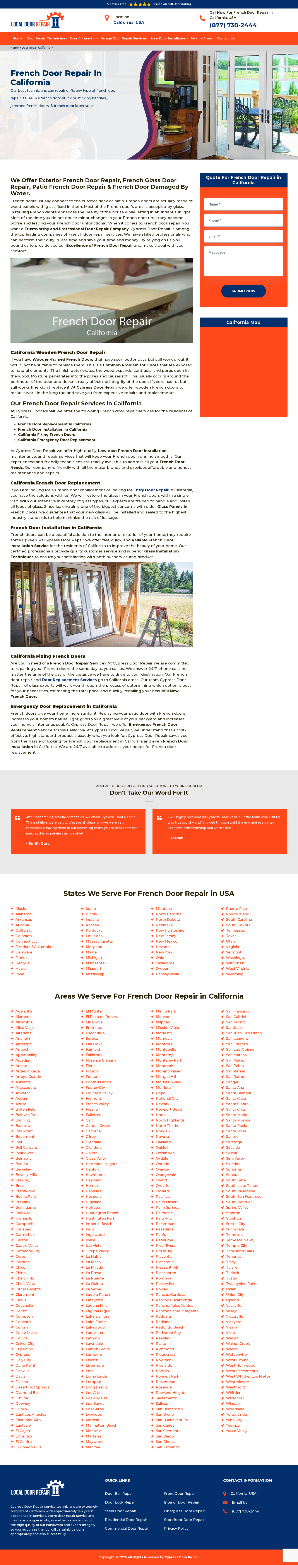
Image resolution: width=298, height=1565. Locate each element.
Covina (21, 1338)
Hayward (94, 1180)
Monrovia (164, 1039)
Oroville (162, 1186)
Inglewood (95, 1235)
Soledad (233, 1164)
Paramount (166, 1224)
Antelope (23, 1044)
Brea (19, 1186)
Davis (20, 1376)
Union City (235, 1295)
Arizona (22, 925)
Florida (21, 958)
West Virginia (237, 969)
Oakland (163, 1142)
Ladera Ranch (98, 1295)
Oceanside (165, 1153)
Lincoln (92, 1360)
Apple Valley (26, 1055)
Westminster (237, 1382)
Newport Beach (169, 1109)
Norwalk (163, 1131)
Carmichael (25, 1235)
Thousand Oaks (240, 1251)
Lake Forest (96, 1322)
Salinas (162, 1404)
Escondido (95, 1033)
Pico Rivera (165, 1246)
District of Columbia (33, 947)
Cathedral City (27, 1251)
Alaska (21, 909)
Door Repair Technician (46, 38)
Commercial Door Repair (127, 1528)
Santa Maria (236, 1115)
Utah (230, 941)
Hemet (92, 1186)
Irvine (90, 1240)
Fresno (92, 1109)
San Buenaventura (172, 1420)
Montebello (166, 1049)
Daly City (23, 1360)
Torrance (233, 1256)
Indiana (92, 920)
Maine (91, 952)
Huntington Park (100, 1218)
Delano (21, 1382)
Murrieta (163, 1088)
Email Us (240, 1502)
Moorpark (164, 1066)
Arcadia (22, 1060)
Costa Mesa (26, 1333)
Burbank (23, 1202)
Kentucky (94, 930)
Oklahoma (165, 963)
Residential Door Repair (126, 1520)
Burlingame (25, 1207)
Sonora (232, 1175)
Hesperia (94, 1197)
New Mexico (167, 941)
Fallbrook (94, 1055)
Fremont (93, 1098)
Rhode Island (237, 914)
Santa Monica (238, 1120)
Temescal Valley (240, 1240)
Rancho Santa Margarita (177, 1311)
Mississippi (95, 974)
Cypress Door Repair (182, 1557)
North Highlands (170, 1120)
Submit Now (243, 291)
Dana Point (25, 1365)
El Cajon (22, 1431)
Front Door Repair (180, 1494)
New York (164, 952)
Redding (163, 1316)
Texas (231, 936)
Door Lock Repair (120, 1502)
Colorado (23, 936)
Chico (20, 1267)
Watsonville (236, 1355)
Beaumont (24, 1137)
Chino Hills (24, 1278)
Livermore (95, 1365)
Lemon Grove (98, 1349)
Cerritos (22, 1262)
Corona (22, 1327)
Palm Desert (167, 1202)
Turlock (232, 1273)
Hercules (93, 1191)
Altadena (23, 1033)
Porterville (165, 1284)
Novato (162, 1137)
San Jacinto (236, 1022)
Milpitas (163, 1022)
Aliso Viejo (24, 1028)
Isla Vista (94, 1246)
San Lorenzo (237, 1044)
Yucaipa (233, 1425)
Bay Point (24, 1131)
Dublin (21, 1409)
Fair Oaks (94, 1044)
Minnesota (95, 963)
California (23, 930)
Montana (164, 909)
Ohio (160, 958)
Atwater (22, 1093)
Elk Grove (94, 1022)
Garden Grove (98, 1126)
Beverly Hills (26, 1175)
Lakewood (95, 1327)
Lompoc (93, 1382)
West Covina (237, 1360)
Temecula (234, 1235)
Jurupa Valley (97, 1251)
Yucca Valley (236, 1431)
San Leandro (237, 1039)
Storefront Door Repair (184, 1520)
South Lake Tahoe (242, 1186)
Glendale (93, 1142)
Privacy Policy (176, 1528)
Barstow (23, 1126)
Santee (232, 1137)
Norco (161, 1115)
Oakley (162, 1147)
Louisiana (94, 936)
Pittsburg (164, 1251)
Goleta (92, 1153)
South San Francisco (244, 1197)
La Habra (94, 1256)
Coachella (24, 1305)
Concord (23, 1322)
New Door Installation (168, 38)
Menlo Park (166, 1011)
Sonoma (233, 1169)
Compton (24, 1316)
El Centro (23, 1436)
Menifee (93, 1447)
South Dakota (238, 925)
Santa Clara (236, 1098)
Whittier (233, 1393)
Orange (162, 1169)
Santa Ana (235, 1088)
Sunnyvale (235, 1229)
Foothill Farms (98, 1082)
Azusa (20, 1104)
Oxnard (162, 1191)
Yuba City (234, 1420)
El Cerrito (23, 1442)
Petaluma (164, 1240)
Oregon (162, 969)
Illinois (91, 914)
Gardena (93, 1131)
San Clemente (168, 1431)
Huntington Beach (102, 1213)
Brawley (22, 1180)
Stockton (234, 1218)
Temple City (236, 1246)
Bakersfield (25, 1109)
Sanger (232, 1082)
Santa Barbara (238, 1093)
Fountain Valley (99, 1093)
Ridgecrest (165, 1355)
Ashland (22, 1082)
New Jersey (166, 936)
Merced (162, 1017)
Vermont (233, 952)
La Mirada (94, 1267)
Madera (92, 1420)
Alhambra (24, 1022)
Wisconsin (235, 963)
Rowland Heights (171, 1393)
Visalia (231, 1327)
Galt (89, 1120)
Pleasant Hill (167, 1267)
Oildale (162, 1158)
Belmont (23, 1158)
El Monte (94, 1011)
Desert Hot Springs (32, 1387)
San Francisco (238, 1011)
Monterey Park (169, 1060)
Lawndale (94, 1344)
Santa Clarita (237, 1104)
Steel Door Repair (120, 1511)
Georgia (22, 963)
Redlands (164, 1322)
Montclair (164, 1044)
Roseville (164, 1387)
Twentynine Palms (242, 1284)
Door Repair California (36, 47)
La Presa (93, 1273)
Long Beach (96, 1387)
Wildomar (235, 1398)
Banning (22, 1120)
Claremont (24, 1295)
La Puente (95, 1278)
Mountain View (169, 1082)
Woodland (235, 1409)
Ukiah (231, 1289)
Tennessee (235, 930)
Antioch (22, 1049)
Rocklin (162, 1371)
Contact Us (226, 38)
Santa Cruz (235, 1109)
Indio (90, 1229)
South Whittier (239, 1202)
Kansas (92, 925)
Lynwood (94, 1414)
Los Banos (95, 1404)
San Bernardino (169, 1409)
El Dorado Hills (28, 1447)
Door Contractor (82, 38)
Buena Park (25, 1197)
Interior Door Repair (181, 1502)
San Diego (165, 1436)
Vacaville (233, 1305)
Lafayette (94, 1300)
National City (167, 1098)
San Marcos (236, 1055)
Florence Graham (101, 1060)
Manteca (93, 1431)
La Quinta (94, 1284)
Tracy (231, 1262)
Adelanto (23, 1011)
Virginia (232, 947)
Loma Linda (96, 1376)
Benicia (21, 1164)
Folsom (92, 1071)
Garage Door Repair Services (123, 38)
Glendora (94, 1147)
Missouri (93, 969)
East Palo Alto (28, 1420)
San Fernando (168, 1447)
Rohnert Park (167, 1376)
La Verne (93, 1289)
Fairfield (93, 1049)
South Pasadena (240, 1191)
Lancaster (94, 1333)
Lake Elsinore (98, 1316)
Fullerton (93, 1115)
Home (17, 38)
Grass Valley (96, 1158)
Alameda (23, 1017)
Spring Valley (237, 1207)
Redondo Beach (170, 1327)
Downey (22, 1404)
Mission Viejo (167, 1028)
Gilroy (91, 1137)
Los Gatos (95, 1409)
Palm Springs (167, 1207)
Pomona (163, 1278)
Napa (160, 1093)
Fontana (93, 1077)
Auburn (21, 1098)
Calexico (23, 1213)
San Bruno (165, 1414)
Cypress (22, 1355)
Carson (21, 1240)
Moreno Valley (168, 1071)
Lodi (90, 1371)
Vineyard (233, 1322)
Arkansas (23, 920)
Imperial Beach (99, 1224)
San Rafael (235, 1071)
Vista (230, 1333)
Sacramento (166, 1398)
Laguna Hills (96, 1305)
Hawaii (21, 969)
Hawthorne (96, 1175)
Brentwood (25, 1191)
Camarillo (24, 1218)
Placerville (165, 1262)
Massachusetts (99, 941)
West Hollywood (240, 1365)
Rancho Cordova (170, 1295)
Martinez (93, 1436)
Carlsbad (23, 1229)
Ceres (20, 1256)
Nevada (163, 947)
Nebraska (164, 925)
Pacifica (163, 1197)
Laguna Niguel (98, 1311)
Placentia (164, 1256)
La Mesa (93, 1262)
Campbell (24, 1224)
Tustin (231, 1278)
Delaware (23, 952)
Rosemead (165, 1382)
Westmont (235, 1387)
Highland (94, 1202)
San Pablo (235, 1066)
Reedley (163, 1338)
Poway (162, 1289)
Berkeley (23, 1169)
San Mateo (235, 1060)
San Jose (234, 1028)
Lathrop (93, 1338)
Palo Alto (164, 1218)
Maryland (94, 947)
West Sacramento (242, 1371)
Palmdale (164, 1213)
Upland (232, 1300)
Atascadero (25, 1088)
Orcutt (161, 1180)
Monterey (164, 1055)
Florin (91, 1066)
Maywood (95, 1442)
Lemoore (94, 1355)
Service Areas (201, 38)
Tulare (231, 1267)
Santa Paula (236, 1126)
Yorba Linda (236, 1414)
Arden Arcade (27, 1071)
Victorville (234, 1316)
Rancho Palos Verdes (174, 1305)
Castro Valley (27, 1246)
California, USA (128, 22)
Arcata (21, 1066)
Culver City (24, 1344)
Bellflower (24, 1153)
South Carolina (239, 920)
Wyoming (234, 974)
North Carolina (169, 914)
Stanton (233, 1213)
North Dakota (168, 920)
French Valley (97, 1104)
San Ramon (236, 1077)
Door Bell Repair (119, 1494)
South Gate (236, 1180)
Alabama (23, 914)
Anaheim (23, 1039)
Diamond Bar (27, 1393)
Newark (163, 1104)
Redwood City (168, 1333)
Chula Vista (25, 1284)
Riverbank (165, 1360)
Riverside (164, 1365)
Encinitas (94, 1028)
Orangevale (166, 1175)
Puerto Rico (236, 909)
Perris (161, 1235)
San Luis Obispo (240, 1049)
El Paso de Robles (102, 1017)
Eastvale (23, 1425)
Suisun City (235, 1224)
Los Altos (94, 1393)
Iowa (19, 974)
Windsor (233, 1404)
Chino (20, 1273)
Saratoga (234, 1142)
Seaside (233, 1147)
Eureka (92, 1039)
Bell (18, 1142)
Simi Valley (235, 1158)
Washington (237, 958)
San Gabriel (236, 1017)
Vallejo (232, 1311)
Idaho (91, 909)
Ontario (162, 1164)
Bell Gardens (26, 1147)
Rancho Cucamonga (174, 1300)
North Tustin (167, 1126)
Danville (22, 1371)
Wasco (232, 1349)
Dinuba (21, 1398)
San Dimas (165, 1442)
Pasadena (165, 1229)
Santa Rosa (236, 1131)
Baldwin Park (27, 1115)
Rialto (161, 1344)
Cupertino (24, 1349)
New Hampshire (170, 930)
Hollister (93, 1207)
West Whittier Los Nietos (248, 1376)
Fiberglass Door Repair (184, 1511)
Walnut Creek (238, 1344)
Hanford (93, 1169)
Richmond (165, 1349)
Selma (231, 1153)
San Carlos (165, 1425)
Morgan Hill (166, 1077)
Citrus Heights (28, 1289)
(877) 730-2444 (233, 25)
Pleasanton (166, 1273)
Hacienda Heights (101, 1164)
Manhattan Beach (101, 1425)
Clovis (20, 1300)
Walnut (232, 1338)
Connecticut (26, 941)
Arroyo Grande (28, 1077)
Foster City (95, 1088)
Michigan (94, 958)
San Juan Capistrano (244, 1033)
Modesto (164, 1033)
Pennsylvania (167, 974)
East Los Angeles (30, 1414)
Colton (21, 1311)
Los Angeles (97, 1398)
